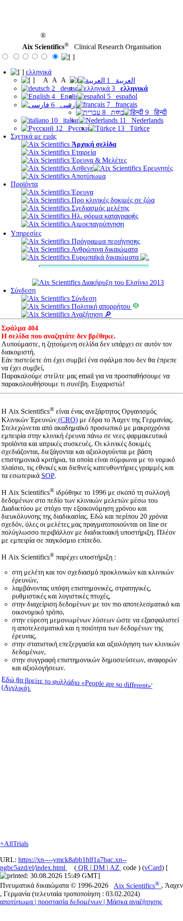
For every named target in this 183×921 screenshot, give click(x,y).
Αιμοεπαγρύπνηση (97, 224)
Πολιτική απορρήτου (101, 306)
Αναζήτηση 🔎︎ (90, 314)
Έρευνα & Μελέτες (98, 160)
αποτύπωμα (16, 901)
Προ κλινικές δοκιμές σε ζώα (112, 200)
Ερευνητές (157, 168)
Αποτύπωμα (88, 176)
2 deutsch (66, 88)
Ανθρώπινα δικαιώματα (104, 249)
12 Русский (73, 128)
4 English (66, 96)
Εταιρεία (83, 152)
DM (99, 867)
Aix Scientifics (136, 886)
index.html (51, 867)
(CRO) (67, 420)
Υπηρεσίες (26, 233)
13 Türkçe (132, 128)
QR (83, 867)
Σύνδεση (23, 290)
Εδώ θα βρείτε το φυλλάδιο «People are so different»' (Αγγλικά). (76, 684)
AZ (114, 867)
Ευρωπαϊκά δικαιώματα (105, 257)
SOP (48, 475)
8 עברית (114, 112)
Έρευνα (81, 192)
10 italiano (66, 120)
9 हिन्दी (155, 112)
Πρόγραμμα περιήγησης (105, 241)
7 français (121, 104)
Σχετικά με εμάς (33, 136)
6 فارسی (65, 105)
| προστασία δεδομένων (68, 901)
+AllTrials (14, 843)
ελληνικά (39, 72)
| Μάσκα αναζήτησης (132, 901)
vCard (153, 867)
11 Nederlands (140, 120)
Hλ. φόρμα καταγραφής (104, 216)
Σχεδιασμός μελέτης (99, 208)
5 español (121, 96)
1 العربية (120, 80)
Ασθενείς (84, 168)
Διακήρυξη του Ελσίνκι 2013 (122, 282)
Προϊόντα (24, 184)
